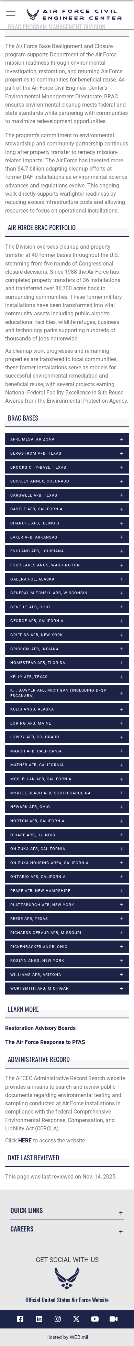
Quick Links (26, 1210)
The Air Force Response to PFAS (45, 1042)
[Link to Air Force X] (76, 1319)
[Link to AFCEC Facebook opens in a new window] (20, 1319)
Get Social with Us (67, 1260)
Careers (21, 1229)
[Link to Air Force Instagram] (58, 1319)
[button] (11, 14)
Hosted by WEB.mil (67, 1337)
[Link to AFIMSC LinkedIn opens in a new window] (39, 1319)
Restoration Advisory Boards (40, 1028)
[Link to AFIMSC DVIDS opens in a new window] (114, 1319)
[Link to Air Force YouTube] (95, 1319)
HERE (25, 1140)
